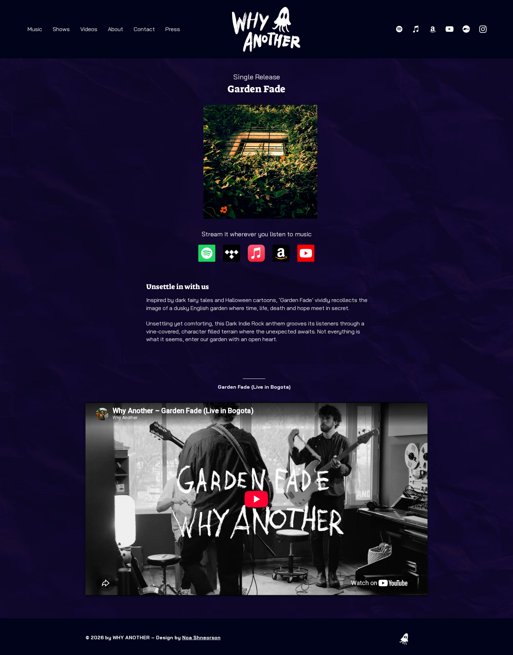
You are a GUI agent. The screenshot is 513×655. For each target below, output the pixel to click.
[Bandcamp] (466, 29)
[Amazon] (433, 29)
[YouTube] (449, 29)
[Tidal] (231, 253)
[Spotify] (399, 29)
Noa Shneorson (201, 637)
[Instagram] (483, 29)
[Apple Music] (256, 253)
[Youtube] (305, 253)
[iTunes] (416, 29)
